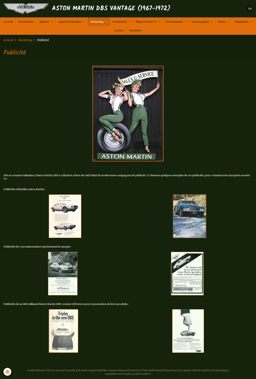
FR (250, 8)
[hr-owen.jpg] (62, 273)
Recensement (174, 21)
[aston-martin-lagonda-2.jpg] (65, 216)
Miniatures (242, 21)
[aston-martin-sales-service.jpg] (128, 113)
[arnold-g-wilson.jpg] (187, 273)
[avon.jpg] (188, 331)
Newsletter (135, 30)
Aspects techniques (70, 21)
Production (120, 21)
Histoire (44, 21)
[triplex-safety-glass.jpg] (63, 331)
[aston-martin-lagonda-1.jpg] (190, 216)
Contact (119, 30)
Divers (222, 21)
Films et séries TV (146, 21)
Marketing (97, 21)
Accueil (8, 21)
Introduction (26, 21)
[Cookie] (7, 372)
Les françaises (201, 21)
